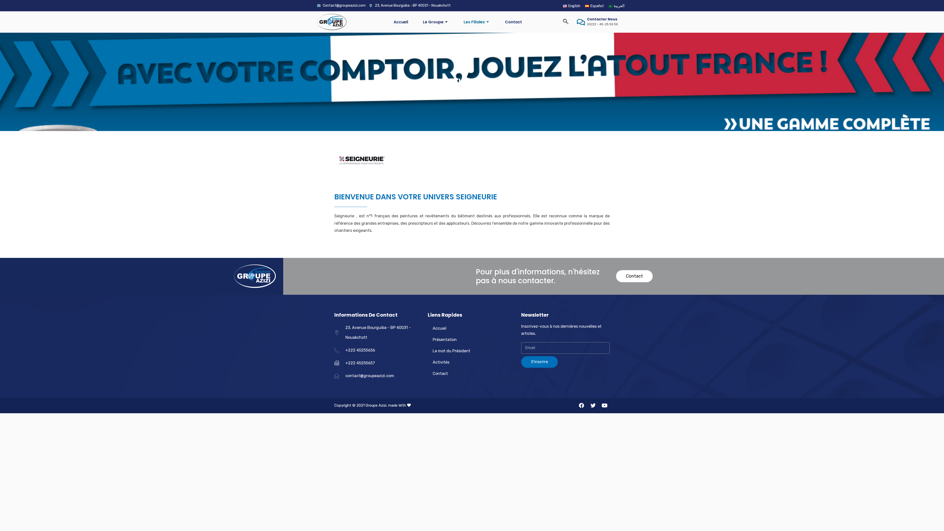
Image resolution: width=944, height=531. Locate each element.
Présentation (445, 339)
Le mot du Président (451, 351)
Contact (513, 22)
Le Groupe (433, 22)
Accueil (401, 22)
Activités (441, 362)
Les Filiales (474, 22)
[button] (634, 276)
